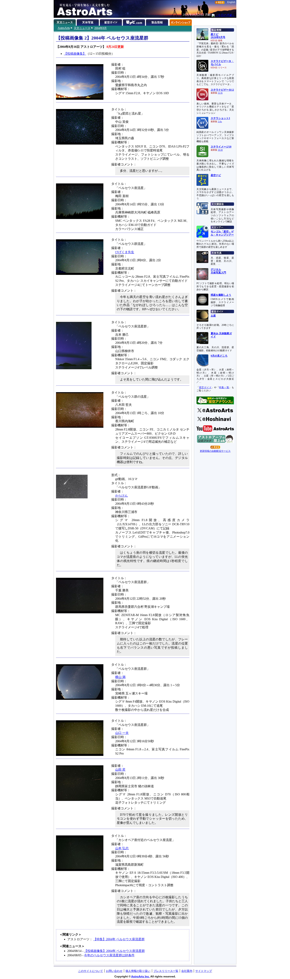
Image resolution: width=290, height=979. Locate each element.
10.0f (220, 150)
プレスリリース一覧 (165, 970)
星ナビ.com (134, 22)
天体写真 (88, 22)
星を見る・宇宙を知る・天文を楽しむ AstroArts (83, 9)
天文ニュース (82, 28)
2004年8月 (100, 28)
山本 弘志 (122, 848)
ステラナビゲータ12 (222, 89)
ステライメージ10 (221, 146)
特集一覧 (224, 387)
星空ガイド (111, 22)
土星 (213, 315)
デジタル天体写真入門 (218, 271)
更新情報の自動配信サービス (215, 451)
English (231, 2)
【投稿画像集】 (75, 53)
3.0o (220, 121)
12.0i (220, 93)
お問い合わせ (114, 970)
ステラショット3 (220, 118)
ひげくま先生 (124, 252)
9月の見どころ (219, 355)
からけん (121, 495)
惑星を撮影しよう (221, 295)
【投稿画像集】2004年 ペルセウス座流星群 (114, 951)
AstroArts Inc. (140, 976)
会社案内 (186, 970)
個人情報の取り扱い (137, 970)
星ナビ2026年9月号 (218, 36)
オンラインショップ (180, 22)
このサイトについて (90, 970)
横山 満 (120, 677)
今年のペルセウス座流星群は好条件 (109, 955)
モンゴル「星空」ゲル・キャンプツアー (222, 233)
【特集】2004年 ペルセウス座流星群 (119, 939)
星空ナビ (216, 175)
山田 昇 (120, 769)
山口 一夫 (122, 733)
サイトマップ (203, 970)
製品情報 (157, 22)
